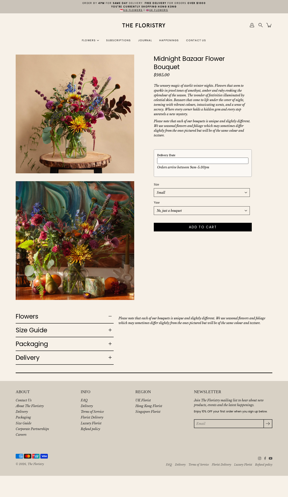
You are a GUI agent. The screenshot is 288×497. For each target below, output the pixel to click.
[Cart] (269, 25)
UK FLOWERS (158, 10)
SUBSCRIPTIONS (118, 40)
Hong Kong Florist (148, 406)
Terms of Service (92, 412)
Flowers (27, 316)
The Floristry (36, 464)
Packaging (32, 343)
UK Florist (143, 400)
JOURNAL (145, 40)
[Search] (260, 25)
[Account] (252, 25)
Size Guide (31, 330)
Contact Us (24, 400)
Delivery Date (166, 155)
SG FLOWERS (133, 10)
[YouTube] (270, 458)
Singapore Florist (147, 412)
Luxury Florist (91, 423)
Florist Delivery (92, 417)
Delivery (28, 357)
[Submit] (268, 423)
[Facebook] (265, 458)
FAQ (84, 400)
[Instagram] (259, 458)
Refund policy (90, 429)
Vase (157, 202)
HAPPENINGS (169, 40)
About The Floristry (30, 406)
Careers (21, 435)
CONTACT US (196, 40)
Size (156, 184)
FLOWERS (89, 40)
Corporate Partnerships (32, 429)
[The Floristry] (144, 25)
